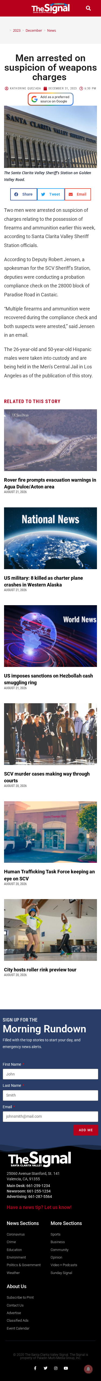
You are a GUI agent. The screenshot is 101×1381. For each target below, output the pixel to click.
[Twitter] (45, 1368)
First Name (12, 1064)
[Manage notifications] (88, 1369)
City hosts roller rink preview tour (40, 969)
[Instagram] (56, 1368)
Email (8, 1107)
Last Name (12, 1085)
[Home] (6, 30)
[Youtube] (66, 1368)
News (51, 30)
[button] (12, 8)
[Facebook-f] (35, 1368)
